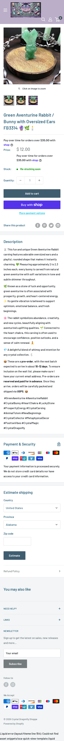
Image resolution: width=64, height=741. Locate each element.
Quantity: (9, 180)
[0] (57, 19)
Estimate (14, 555)
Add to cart (32, 193)
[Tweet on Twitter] (51, 225)
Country (8, 500)
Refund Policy (12, 571)
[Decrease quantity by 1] (20, 180)
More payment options (32, 213)
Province (9, 516)
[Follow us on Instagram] (12, 684)
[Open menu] (5, 10)
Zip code (8, 533)
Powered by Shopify (14, 723)
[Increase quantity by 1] (39, 180)
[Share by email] (57, 225)
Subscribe (15, 663)
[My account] (50, 19)
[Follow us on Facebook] (6, 684)
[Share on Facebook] (37, 225)
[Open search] (43, 19)
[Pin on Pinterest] (44, 225)
